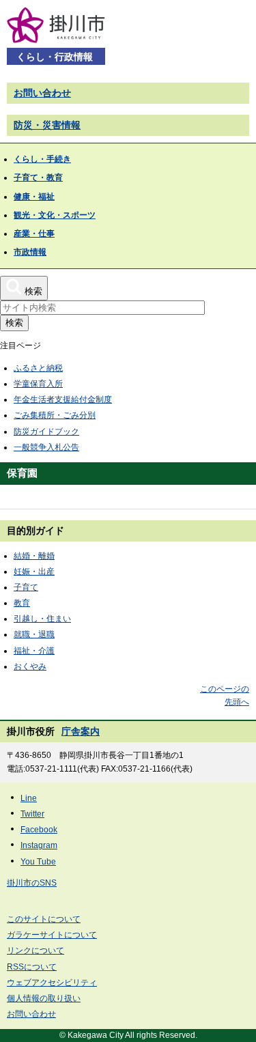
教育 (22, 603)
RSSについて (32, 967)
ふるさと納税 (38, 368)
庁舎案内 (80, 731)
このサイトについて (44, 919)
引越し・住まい (42, 618)
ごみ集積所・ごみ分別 (55, 415)
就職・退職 (34, 634)
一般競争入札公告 (46, 447)
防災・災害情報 (47, 124)
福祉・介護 (34, 651)
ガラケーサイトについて (52, 935)
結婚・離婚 (34, 556)
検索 (14, 323)
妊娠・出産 (34, 571)
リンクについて (35, 950)
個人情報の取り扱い (44, 998)
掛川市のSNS (32, 883)
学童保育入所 (38, 384)
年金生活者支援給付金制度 (63, 399)
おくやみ (30, 666)
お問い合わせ (42, 92)
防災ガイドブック (46, 431)
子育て (26, 587)
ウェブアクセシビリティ (52, 982)
